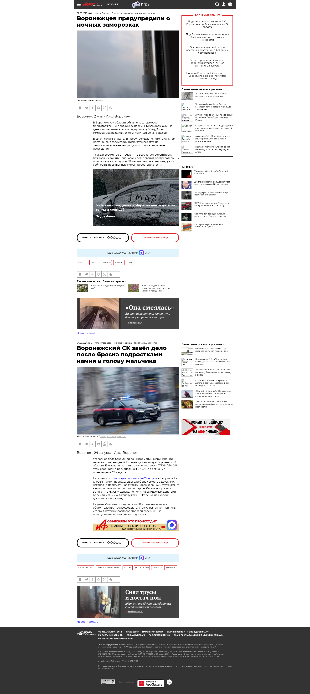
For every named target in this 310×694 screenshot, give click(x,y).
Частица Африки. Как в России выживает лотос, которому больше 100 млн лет (213, 107)
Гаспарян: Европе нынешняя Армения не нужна (208, 225)
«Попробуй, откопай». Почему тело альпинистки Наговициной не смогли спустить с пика (213, 393)
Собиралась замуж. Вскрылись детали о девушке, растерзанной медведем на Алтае (212, 383)
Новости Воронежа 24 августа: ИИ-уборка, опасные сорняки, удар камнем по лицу (207, 76)
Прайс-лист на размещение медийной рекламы (198, 635)
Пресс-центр (132, 632)
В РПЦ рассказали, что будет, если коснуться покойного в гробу (211, 204)
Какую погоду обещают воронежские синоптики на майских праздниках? (156, 288)
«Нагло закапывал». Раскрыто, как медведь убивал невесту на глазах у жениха (213, 372)
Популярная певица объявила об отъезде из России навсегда (210, 215)
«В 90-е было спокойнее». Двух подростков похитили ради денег (212, 349)
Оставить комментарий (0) (155, 238)
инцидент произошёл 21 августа (135, 478)
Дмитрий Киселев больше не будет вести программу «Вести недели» (212, 183)
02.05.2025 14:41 (84, 13)
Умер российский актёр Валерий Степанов (211, 172)
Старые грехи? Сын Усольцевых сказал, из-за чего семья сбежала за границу (213, 361)
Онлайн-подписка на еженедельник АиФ (188, 632)
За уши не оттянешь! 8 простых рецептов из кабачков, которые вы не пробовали (214, 404)
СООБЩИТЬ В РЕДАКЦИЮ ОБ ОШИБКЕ (116, 638)
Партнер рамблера (126, 682)
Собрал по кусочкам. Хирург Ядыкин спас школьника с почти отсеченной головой (214, 128)
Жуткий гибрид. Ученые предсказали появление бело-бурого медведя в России (214, 117)
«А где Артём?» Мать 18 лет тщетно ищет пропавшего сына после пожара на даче (212, 139)
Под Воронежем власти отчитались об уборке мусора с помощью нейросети (207, 37)
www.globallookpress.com (113, 436)
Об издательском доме (110, 632)
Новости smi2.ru (87, 333)
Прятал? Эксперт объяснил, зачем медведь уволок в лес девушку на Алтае (212, 149)
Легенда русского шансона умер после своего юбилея (211, 193)
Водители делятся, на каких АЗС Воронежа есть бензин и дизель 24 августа (207, 24)
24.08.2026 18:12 (84, 343)
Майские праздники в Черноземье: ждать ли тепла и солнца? (135, 207)
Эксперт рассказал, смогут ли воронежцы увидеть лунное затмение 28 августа (207, 63)
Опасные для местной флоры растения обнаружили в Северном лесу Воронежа (207, 50)
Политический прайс (159, 635)
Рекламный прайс (136, 635)
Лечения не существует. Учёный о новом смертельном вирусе (212, 94)
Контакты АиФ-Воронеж (110, 635)
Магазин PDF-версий (152, 632)
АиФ (100, 100)
